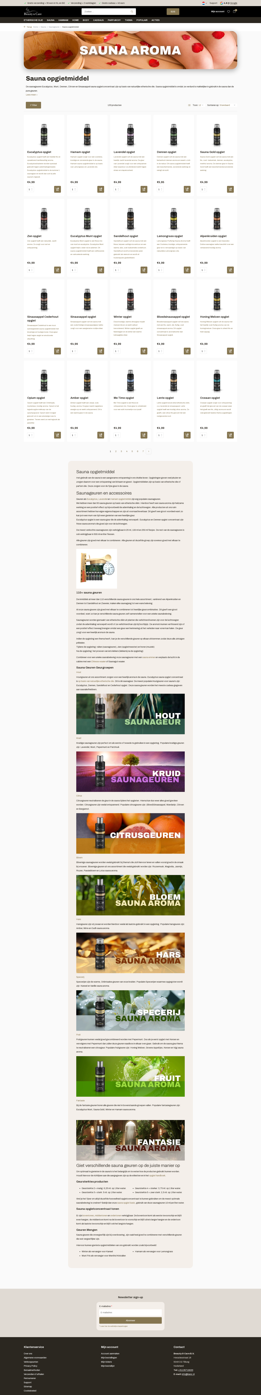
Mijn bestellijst (108, 1366)
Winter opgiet (123, 316)
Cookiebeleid (30, 1391)
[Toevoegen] (57, 189)
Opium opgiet (36, 397)
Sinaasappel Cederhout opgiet (42, 318)
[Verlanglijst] (228, 11)
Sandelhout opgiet (126, 236)
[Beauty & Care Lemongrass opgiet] (174, 217)
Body (86, 20)
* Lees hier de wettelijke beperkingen (113, 1326)
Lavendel (103, 499)
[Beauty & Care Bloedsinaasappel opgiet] (174, 298)
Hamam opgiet (80, 152)
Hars (78, 919)
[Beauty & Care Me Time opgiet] (130, 379)
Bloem (79, 857)
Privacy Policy (30, 1366)
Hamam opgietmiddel (120, 499)
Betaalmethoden (32, 1370)
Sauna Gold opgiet (212, 152)
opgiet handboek (157, 1175)
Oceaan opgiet (210, 397)
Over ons (28, 1353)
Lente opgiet (165, 397)
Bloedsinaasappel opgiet (173, 316)
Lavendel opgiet (124, 152)
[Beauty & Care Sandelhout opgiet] (130, 217)
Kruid (78, 738)
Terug (29, 27)
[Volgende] (148, 451)
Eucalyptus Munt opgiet (86, 236)
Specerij (80, 977)
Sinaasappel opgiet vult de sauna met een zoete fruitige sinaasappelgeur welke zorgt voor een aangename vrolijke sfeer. (86, 325)
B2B (173, 11)
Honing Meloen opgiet (214, 316)
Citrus (79, 796)
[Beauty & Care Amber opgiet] (87, 379)
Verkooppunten (31, 1362)
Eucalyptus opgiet (39, 152)
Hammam (63, 20)
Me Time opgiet (124, 397)
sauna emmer (148, 657)
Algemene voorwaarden (35, 1357)
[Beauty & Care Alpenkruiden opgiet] (217, 217)
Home (75, 20)
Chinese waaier (98, 661)
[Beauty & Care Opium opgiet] (44, 379)
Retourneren (30, 1378)
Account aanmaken (110, 1353)
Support (213, 3)
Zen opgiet (34, 236)
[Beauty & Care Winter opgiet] (130, 298)
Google (233, 3)
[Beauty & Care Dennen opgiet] (174, 133)
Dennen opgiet (166, 152)
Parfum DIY (114, 20)
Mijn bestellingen (109, 1357)
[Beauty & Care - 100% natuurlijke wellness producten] (37, 11)
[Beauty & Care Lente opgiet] (174, 379)
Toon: (195, 105)
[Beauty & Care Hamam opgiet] (87, 133)
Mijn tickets (106, 1362)
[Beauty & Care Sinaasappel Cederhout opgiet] (44, 298)
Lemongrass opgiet (170, 236)
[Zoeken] (132, 11)
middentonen (101, 1215)
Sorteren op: (213, 105)
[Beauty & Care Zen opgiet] (44, 217)
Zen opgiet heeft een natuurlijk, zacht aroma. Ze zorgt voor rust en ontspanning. (41, 244)
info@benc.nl (188, 1374)
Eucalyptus (92, 499)
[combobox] (109, 11)
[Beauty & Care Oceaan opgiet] (217, 379)
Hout (78, 672)
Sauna (50, 20)
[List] (189, 105)
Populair (141, 20)
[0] (233, 11)
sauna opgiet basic (126, 1203)
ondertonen (115, 1215)
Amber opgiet (79, 397)
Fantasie (80, 1100)
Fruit (78, 1035)
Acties (156, 20)
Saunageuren (54, 27)
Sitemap (28, 1386)
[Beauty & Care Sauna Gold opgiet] (217, 133)
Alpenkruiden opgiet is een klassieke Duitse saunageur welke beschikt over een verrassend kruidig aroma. (217, 244)
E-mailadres (105, 1306)
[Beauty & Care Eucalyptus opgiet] (44, 133)
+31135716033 (185, 1370)
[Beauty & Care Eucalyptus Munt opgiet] (87, 217)
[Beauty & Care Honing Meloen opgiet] (217, 298)
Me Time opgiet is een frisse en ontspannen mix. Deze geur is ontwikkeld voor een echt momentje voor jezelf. (130, 406)
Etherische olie (33, 20)
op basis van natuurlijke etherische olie (96, 681)
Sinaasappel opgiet (83, 316)
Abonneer (130, 1320)
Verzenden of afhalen (34, 1374)
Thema (128, 20)
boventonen (88, 1215)
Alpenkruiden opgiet (213, 236)
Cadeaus (98, 20)
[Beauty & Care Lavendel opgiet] (130, 133)
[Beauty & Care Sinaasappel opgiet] (87, 298)
